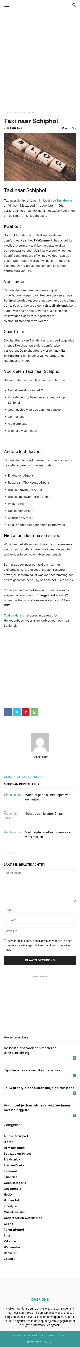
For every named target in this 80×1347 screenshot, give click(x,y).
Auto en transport (24, 112)
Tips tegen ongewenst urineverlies (32, 1070)
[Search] (74, 5)
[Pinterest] (26, 712)
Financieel (11, 1177)
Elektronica (12, 1159)
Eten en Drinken (15, 1165)
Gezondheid (12, 1188)
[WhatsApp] (34, 712)
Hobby (8, 1194)
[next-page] (12, 851)
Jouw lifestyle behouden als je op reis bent (39, 1088)
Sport (7, 1235)
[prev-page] (6, 851)
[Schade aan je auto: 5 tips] (13, 818)
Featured (10, 1171)
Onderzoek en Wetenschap (23, 1218)
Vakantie (10, 1241)
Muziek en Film (14, 1212)
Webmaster (12, 1247)
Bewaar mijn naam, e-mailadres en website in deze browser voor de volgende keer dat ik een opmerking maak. (38, 945)
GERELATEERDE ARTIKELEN (23, 777)
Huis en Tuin (12, 1200)
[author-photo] (40, 751)
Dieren (8, 1142)
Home (7, 112)
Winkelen (10, 1253)
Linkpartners (47, 1335)
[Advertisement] (40, 52)
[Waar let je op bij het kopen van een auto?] (13, 799)
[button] (6, 5)
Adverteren (30, 1335)
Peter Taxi (16, 127)
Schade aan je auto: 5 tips (44, 813)
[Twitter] (17, 712)
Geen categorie (15, 1182)
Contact (62, 1335)
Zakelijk (9, 1258)
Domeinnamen (14, 1147)
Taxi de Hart (65, 200)
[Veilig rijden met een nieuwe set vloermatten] (13, 837)
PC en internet (14, 1229)
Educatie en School (17, 1153)
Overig (8, 1223)
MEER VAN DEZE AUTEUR (21, 784)
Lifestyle (10, 1206)
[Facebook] (8, 712)
